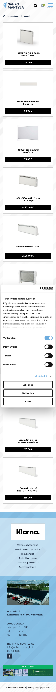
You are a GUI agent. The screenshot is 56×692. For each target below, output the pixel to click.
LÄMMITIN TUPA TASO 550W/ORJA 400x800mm (28, 54)
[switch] (49, 346)
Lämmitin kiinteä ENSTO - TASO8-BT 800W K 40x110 (28, 441)
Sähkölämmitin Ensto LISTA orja (28, 199)
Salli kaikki (28, 384)
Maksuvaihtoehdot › (28, 545)
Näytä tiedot (41, 376)
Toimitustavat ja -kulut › (28, 549)
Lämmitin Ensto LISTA (28, 246)
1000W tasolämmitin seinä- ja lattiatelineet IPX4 (28, 151)
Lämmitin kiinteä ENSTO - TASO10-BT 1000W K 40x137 (28, 489)
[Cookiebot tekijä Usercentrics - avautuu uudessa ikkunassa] (40, 289)
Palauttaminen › (28, 558)
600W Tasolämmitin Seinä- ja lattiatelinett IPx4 (28, 102)
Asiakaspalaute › (28, 567)
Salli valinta (28, 393)
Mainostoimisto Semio (16, 687)
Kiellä (28, 401)
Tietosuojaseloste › (28, 562)
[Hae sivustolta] (35, 6)
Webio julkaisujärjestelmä (39, 687)
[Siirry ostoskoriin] (42, 5)
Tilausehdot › (28, 554)
